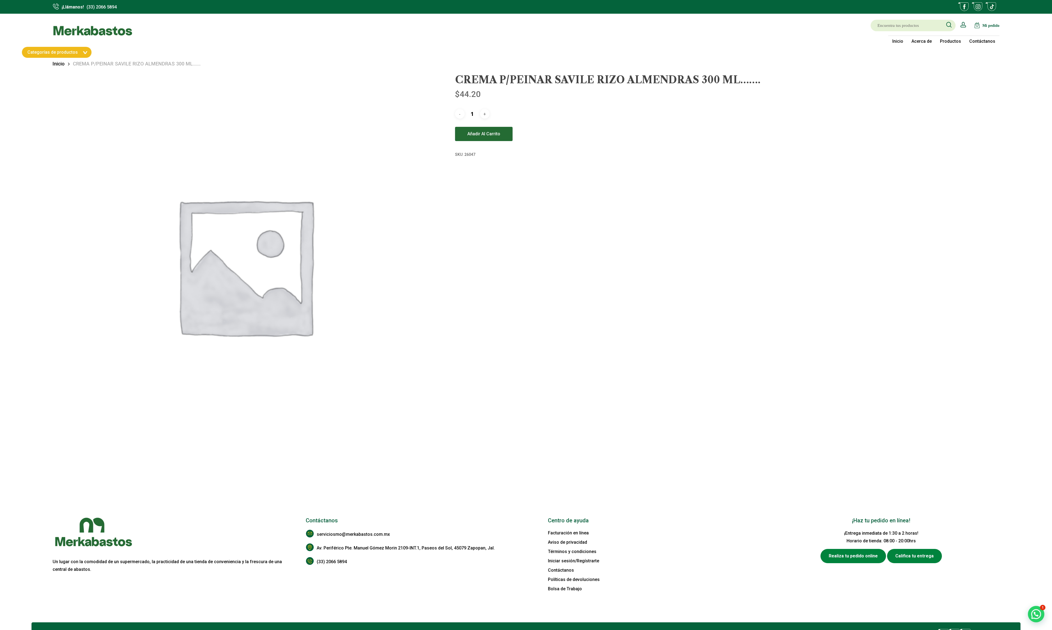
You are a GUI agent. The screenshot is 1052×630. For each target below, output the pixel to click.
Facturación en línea (568, 533)
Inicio (59, 64)
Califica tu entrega (914, 556)
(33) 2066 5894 (332, 561)
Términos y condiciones (572, 551)
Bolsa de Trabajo (565, 588)
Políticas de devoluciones (574, 579)
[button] (1036, 614)
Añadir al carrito (483, 133)
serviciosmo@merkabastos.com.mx (353, 534)
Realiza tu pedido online (853, 556)
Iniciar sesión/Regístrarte (573, 560)
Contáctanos (561, 570)
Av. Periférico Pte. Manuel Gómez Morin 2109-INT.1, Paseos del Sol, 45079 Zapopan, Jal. (406, 548)
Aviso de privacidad (567, 542)
